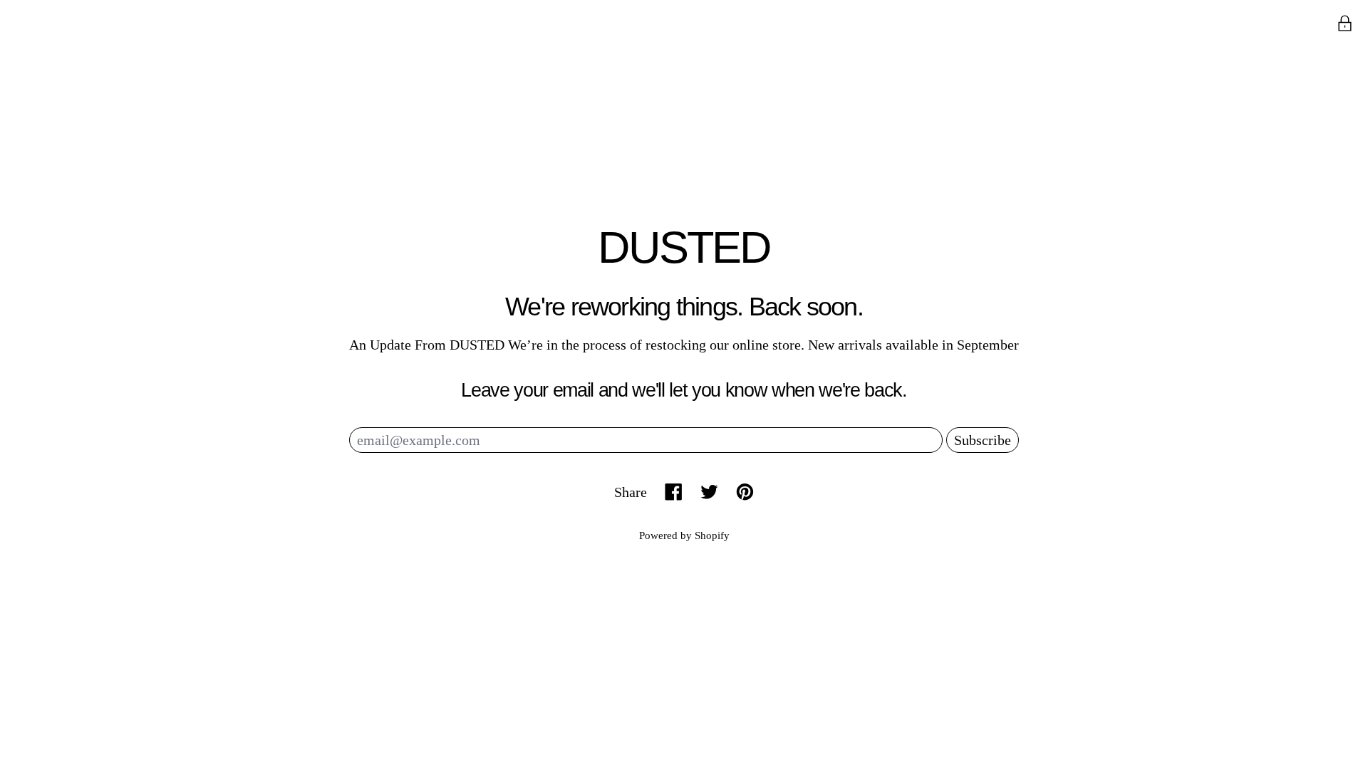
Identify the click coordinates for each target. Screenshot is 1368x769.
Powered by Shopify (684, 535)
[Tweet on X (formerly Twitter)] (709, 492)
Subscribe (982, 440)
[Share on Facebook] (674, 492)
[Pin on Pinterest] (745, 492)
